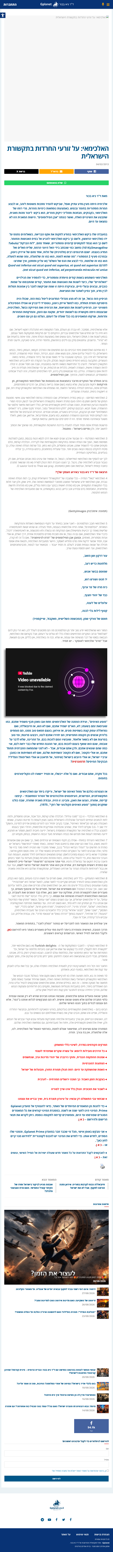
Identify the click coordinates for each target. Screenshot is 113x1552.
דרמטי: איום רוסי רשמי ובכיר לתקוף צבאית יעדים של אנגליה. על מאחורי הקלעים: (55, 1289)
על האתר (65, 1534)
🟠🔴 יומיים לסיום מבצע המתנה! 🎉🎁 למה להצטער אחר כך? (80, 1277)
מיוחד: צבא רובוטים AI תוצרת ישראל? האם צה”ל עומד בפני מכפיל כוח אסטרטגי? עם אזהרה (50, 1406)
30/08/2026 (99, 1281)
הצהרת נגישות (101, 1534)
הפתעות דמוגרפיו (94, 1063)
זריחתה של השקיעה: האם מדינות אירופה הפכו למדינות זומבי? (64, 1300)
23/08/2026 (88, 1316)
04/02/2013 (102, 164)
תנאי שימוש (82, 1534)
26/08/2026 (88, 1304)
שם (107, 1448)
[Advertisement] (56, 1343)
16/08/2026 (88, 1399)
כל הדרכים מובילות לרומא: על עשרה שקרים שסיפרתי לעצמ (70, 1051)
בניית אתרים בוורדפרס (82, 1546)
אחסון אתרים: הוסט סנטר (100, 1546)
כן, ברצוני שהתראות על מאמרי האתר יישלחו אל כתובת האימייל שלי (79, 1470)
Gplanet (105, 1543)
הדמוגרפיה (78, 761)
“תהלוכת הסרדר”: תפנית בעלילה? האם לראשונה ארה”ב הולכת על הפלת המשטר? (55, 1311)
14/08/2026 (88, 1410)
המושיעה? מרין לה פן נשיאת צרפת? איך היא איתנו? (69, 1394)
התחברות (10, 4)
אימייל (106, 1459)
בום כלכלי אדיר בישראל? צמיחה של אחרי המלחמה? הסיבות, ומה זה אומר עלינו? (56, 1383)
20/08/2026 (88, 1377)
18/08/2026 (88, 1387)
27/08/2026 (88, 1293)
